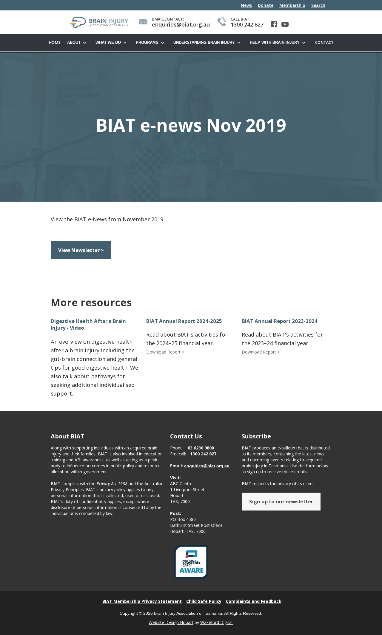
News (246, 5)
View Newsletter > (81, 250)
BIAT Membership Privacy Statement (142, 601)
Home (55, 42)
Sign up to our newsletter (281, 501)
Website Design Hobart (171, 622)
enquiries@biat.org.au (206, 465)
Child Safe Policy (203, 601)
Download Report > (165, 352)
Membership (292, 5)
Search (318, 5)
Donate (265, 5)
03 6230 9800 (201, 448)
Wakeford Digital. (216, 622)
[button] (78, 43)
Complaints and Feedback (253, 601)
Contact (324, 42)
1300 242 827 (203, 454)
